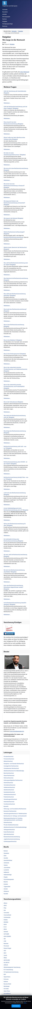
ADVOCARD (7, 960)
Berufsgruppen (6, 16)
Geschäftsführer (8, 860)
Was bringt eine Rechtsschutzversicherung (15, 431)
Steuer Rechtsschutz (9, 775)
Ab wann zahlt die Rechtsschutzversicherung (15, 554)
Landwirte (6, 870)
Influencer (6, 891)
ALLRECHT (6, 962)
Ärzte (5, 855)
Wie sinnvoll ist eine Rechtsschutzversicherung (16, 168)
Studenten (6, 853)
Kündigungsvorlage (7, 24)
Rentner (6, 851)
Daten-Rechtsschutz (9, 832)
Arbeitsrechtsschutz (9, 790)
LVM (5, 941)
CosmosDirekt (7, 915)
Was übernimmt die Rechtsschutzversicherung (16, 278)
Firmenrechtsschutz (9, 759)
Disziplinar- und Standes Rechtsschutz (14, 763)
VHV (5, 950)
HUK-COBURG (7, 936)
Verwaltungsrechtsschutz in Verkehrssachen (15, 813)
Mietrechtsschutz (8, 761)
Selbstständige (7, 874)
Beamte (6, 882)
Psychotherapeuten (9, 879)
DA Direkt (6, 988)
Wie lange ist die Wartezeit (10, 218)
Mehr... (25, 1002)
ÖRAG (5, 957)
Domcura (6, 979)
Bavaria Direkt (7, 984)
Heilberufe (6, 872)
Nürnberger (6, 986)
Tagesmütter (7, 886)
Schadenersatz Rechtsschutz (11, 768)
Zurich (5, 955)
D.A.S (5, 927)
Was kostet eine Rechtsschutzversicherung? (15, 309)
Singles (6, 877)
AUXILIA (6, 965)
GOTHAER (6, 934)
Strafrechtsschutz (8, 782)
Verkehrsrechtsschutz (9, 787)
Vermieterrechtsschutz (9, 785)
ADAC (5, 905)
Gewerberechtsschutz (9, 792)
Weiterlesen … (7, 103)
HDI (5, 938)
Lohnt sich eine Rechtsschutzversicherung (15, 493)
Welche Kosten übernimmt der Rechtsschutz (15, 247)
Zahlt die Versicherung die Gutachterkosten (15, 91)
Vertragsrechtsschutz (9, 829)
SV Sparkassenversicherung (11, 972)
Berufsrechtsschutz (9, 773)
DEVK (5, 924)
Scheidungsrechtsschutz (10, 841)
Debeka (6, 919)
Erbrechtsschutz (8, 822)
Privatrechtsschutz (8, 756)
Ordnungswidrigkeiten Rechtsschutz (13, 780)
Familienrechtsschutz (9, 804)
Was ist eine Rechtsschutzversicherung (14, 324)
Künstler (6, 893)
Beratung (4, 26)
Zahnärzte (6, 863)
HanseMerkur (7, 993)
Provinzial (6, 946)
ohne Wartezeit (24, 72)
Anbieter (4, 14)
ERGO (5, 929)
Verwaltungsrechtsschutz (10, 799)
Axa (5, 910)
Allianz (5, 903)
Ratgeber (4, 21)
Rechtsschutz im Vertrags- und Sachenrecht (15, 816)
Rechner (4, 19)
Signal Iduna (7, 977)
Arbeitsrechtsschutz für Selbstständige (14, 770)
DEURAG (6, 922)
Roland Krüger (7, 948)
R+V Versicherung (8, 969)
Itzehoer (6, 981)
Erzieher (6, 884)
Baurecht (6, 806)
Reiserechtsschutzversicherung (12, 836)
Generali (6, 931)
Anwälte (6, 858)
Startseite (4, 9)
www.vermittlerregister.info (17, 731)
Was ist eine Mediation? (10, 340)
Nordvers (6, 943)
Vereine (6, 865)
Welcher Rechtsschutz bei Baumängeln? (14, 232)
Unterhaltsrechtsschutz (10, 794)
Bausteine (5, 12)
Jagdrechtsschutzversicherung (12, 839)
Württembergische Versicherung (12, 967)
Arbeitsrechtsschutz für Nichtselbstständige (15, 827)
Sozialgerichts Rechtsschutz (11, 766)
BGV (5, 974)
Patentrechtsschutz (9, 797)
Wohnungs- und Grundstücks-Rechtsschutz (15, 809)
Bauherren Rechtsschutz (10, 811)
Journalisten (7, 867)
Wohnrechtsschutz (8, 778)
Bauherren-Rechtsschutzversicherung (13, 237)
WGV (5, 953)
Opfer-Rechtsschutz (9, 834)
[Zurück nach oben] (29, 1006)
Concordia (6, 912)
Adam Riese (7, 991)
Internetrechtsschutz (9, 801)
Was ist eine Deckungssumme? (12, 353)
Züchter (6, 889)
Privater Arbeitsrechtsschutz (11, 825)
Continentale (7, 917)
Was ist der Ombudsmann (10, 402)
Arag (5, 908)
